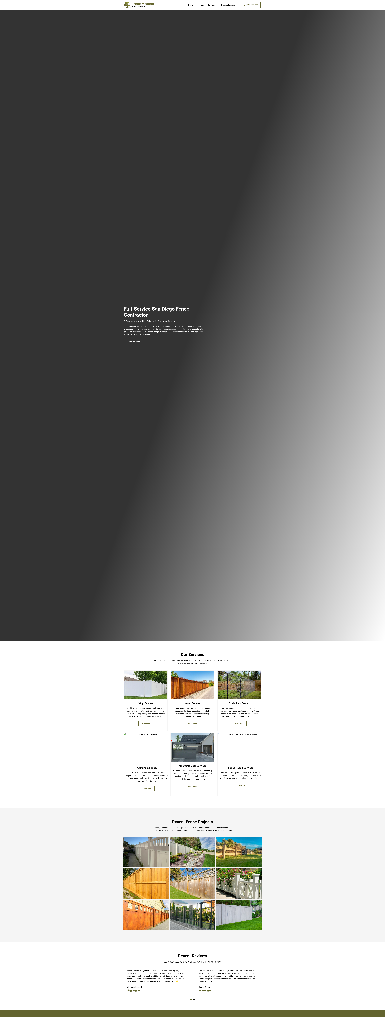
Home (190, 5)
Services (211, 5)
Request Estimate (228, 5)
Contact (200, 5)
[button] (124, 983)
